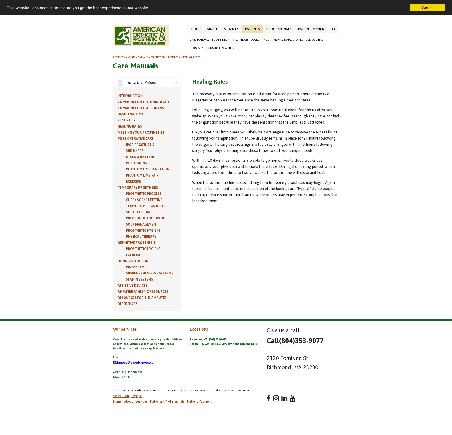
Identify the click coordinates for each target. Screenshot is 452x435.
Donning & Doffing (134, 261)
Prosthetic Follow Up (145, 218)
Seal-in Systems (139, 279)
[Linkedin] (284, 398)
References (127, 304)
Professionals (278, 29)
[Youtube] (292, 398)
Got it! (427, 7)
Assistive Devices (132, 285)
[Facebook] (269, 398)
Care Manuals (199, 39)
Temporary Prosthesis (138, 187)
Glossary (196, 48)
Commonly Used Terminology (144, 102)
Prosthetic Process (143, 194)
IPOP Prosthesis (140, 145)
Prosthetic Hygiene (143, 230)
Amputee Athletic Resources (143, 292)
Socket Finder (260, 39)
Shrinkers (134, 151)
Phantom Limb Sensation (147, 169)
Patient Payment (312, 29)
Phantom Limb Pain (142, 175)
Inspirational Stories (288, 39)
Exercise (133, 181)
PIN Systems (136, 267)
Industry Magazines (220, 48)
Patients (252, 29)
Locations (199, 329)
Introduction (130, 96)
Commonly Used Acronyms (141, 108)
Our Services (125, 329)
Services (231, 29)
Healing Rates (190, 57)
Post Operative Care (136, 139)
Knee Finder (240, 39)
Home (196, 29)
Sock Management (142, 224)
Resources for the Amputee (142, 298)
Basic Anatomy (130, 114)
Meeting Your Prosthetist (141, 132)
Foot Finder (220, 39)
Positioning (136, 163)
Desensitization (140, 157)
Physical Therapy (141, 236)
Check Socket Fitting (144, 200)
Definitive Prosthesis (136, 243)
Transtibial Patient (164, 57)
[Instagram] (276, 398)
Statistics (126, 120)
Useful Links (314, 39)
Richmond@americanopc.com (134, 363)
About (212, 29)
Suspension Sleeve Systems (149, 273)
